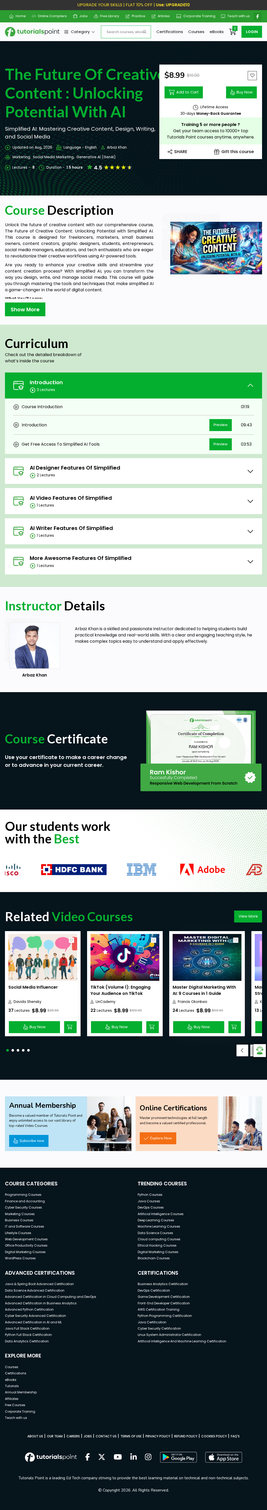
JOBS (88, 1436)
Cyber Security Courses (23, 1207)
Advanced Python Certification (29, 1309)
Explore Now (161, 1138)
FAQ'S (235, 1436)
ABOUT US (35, 1436)
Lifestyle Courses (18, 1233)
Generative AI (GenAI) (96, 157)
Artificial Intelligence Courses (161, 1214)
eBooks (217, 31)
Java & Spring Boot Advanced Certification (39, 1284)
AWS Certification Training (158, 1309)
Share (180, 152)
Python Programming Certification (165, 1315)
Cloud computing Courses (159, 1239)
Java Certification (152, 1322)
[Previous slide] (242, 1050)
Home (18, 16)
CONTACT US (106, 1436)
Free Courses (15, 1405)
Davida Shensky (27, 1001)
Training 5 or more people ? (210, 125)
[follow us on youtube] (118, 1457)
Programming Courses (23, 1194)
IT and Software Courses (24, 1226)
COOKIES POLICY (214, 1436)
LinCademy (106, 1001)
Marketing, (22, 157)
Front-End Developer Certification (164, 1303)
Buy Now (244, 92)
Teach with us (236, 16)
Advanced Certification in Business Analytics (41, 1303)
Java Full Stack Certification (27, 1328)
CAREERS (73, 1436)
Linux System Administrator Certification (169, 1334)
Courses (196, 31)
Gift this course (237, 152)
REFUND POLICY (185, 1436)
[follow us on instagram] (148, 1457)
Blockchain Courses (154, 1258)
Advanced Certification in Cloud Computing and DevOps (50, 1296)
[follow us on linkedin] (133, 1457)
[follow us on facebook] (87, 1457)
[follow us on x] (101, 1457)
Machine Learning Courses (159, 1226)
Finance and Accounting (25, 1201)
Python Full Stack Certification (28, 1334)
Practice (136, 16)
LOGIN (252, 31)
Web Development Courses (26, 1239)
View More (248, 916)
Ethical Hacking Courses (157, 1245)
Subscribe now (32, 1140)
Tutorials (12, 1386)
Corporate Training (196, 16)
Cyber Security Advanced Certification (35, 1315)
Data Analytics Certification (27, 1341)
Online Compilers (50, 16)
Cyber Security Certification (159, 1328)
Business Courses (19, 1220)
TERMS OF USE (131, 1436)
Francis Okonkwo (192, 1001)
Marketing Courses (20, 1214)
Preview (221, 424)
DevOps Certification (154, 1290)
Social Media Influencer (33, 987)
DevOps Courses (151, 1207)
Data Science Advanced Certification (34, 1290)
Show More (25, 309)
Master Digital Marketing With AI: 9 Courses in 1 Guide (204, 990)
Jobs (81, 16)
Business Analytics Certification (163, 1284)
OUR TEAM (55, 1436)
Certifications (169, 31)
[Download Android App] (178, 1457)
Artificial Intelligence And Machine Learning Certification (182, 1341)
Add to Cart (187, 92)
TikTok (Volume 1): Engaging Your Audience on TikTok (120, 990)
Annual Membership (21, 1392)
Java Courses (149, 1201)
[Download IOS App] (223, 1457)
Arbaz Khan (117, 147)
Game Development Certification (164, 1296)
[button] (7, 1050)
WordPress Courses (20, 1258)
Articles (162, 16)
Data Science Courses (155, 1233)
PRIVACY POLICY (157, 1436)
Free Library (107, 16)
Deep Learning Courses (156, 1220)
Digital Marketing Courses (25, 1252)
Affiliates (12, 1399)
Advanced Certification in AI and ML (33, 1322)
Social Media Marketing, (53, 157)
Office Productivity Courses (26, 1245)
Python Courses (150, 1194)
